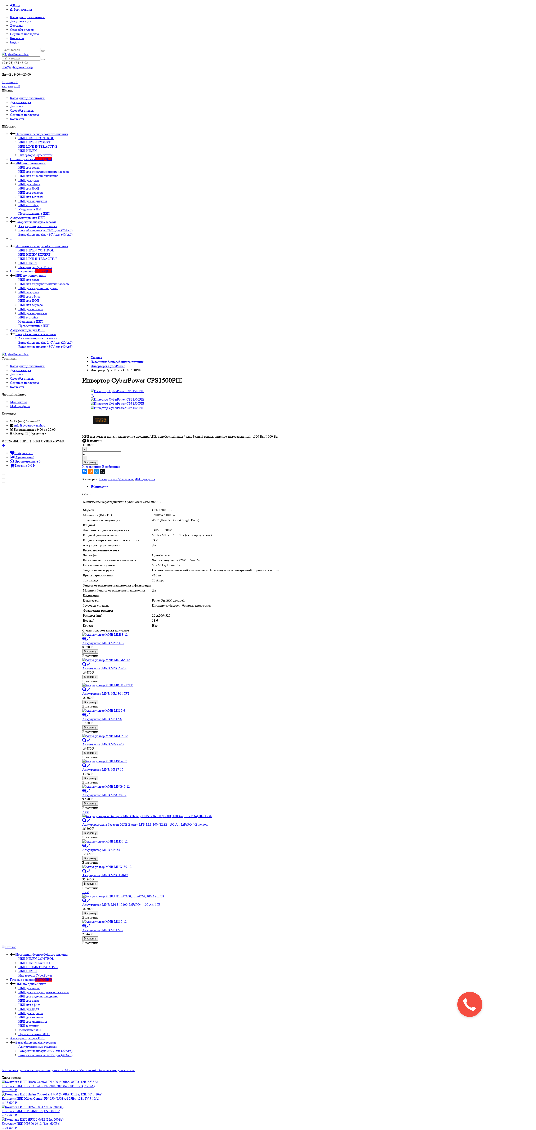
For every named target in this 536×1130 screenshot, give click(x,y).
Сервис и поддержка (25, 34)
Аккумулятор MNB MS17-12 (102, 770)
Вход (16, 5)
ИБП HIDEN (27, 151)
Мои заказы (18, 402)
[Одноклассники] (90, 471)
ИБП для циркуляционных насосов (43, 172)
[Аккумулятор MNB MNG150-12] (181, 867)
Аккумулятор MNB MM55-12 (103, 850)
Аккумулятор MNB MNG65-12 (104, 668)
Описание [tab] (101, 487)
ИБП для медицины (32, 201)
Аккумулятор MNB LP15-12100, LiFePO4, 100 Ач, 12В (121, 905)
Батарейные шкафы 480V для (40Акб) (45, 234)
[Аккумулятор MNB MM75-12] (181, 736)
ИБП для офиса (29, 184)
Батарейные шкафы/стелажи (35, 222)
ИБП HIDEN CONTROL (36, 138)
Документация (20, 21)
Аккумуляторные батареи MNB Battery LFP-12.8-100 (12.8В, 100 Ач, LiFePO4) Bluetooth (145, 824)
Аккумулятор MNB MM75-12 (103, 744)
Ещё (13, 42)
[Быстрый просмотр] (88, 639)
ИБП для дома (28, 180)
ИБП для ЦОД (28, 188)
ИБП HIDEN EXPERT (34, 142)
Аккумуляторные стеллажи (37, 226)
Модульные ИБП (30, 209)
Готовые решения (31, 159)
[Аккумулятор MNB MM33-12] (181, 635)
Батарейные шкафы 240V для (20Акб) (45, 230)
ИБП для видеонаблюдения (38, 176)
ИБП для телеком (30, 197)
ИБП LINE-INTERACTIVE (38, 146)
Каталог (10, 947)
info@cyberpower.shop (17, 67)
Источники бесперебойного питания (41, 134)
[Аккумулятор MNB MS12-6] (181, 711)
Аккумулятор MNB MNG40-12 (104, 795)
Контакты (17, 38)
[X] (102, 471)
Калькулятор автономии (27, 17)
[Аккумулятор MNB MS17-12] (181, 761)
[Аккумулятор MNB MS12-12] (181, 922)
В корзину (90, 462)
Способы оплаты (22, 30)
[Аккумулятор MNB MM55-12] (181, 841)
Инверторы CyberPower (35, 155)
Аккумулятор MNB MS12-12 (102, 930)
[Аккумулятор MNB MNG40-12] (181, 787)
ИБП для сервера (30, 193)
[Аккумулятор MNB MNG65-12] (181, 660)
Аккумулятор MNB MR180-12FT (105, 694)
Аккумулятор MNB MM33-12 (103, 643)
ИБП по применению (30, 163)
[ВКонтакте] (84, 471)
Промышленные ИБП (34, 213)
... (11, 239)
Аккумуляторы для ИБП (27, 218)
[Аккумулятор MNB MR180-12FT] (181, 685)
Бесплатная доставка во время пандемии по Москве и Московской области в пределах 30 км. (68, 1070)
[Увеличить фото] (84, 639)
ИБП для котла (29, 167)
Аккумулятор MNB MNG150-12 (105, 875)
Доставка (16, 25)
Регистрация (23, 10)
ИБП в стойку (28, 205)
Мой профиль (20, 406)
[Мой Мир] (96, 471)
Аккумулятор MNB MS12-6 (102, 719)
